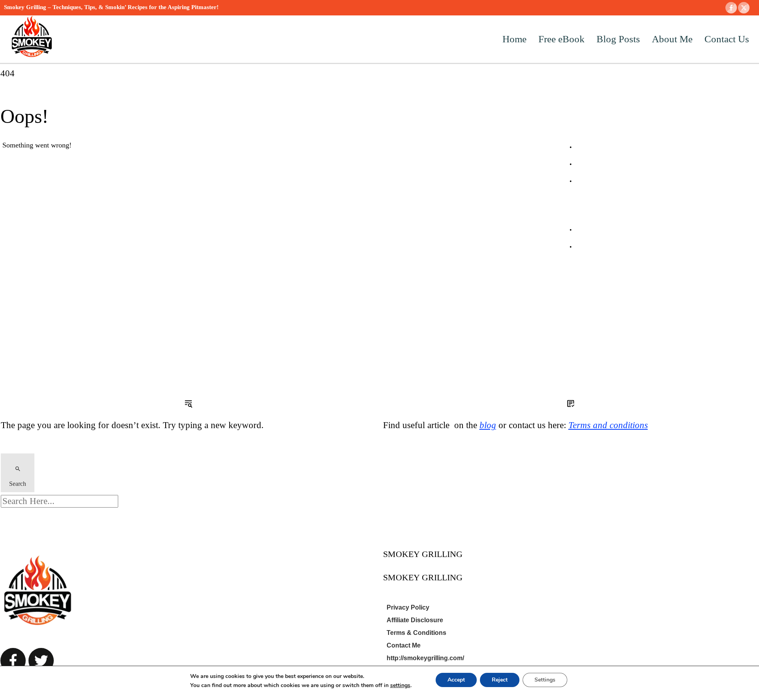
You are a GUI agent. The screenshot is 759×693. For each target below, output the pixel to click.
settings (400, 685)
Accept (456, 680)
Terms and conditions (608, 425)
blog (488, 425)
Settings (544, 680)
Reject (500, 680)
